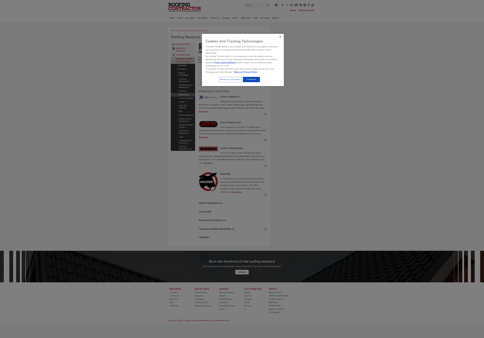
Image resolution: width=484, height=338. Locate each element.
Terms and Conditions (225, 62)
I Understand (251, 79)
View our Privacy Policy (245, 72)
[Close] (280, 37)
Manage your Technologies (230, 79)
